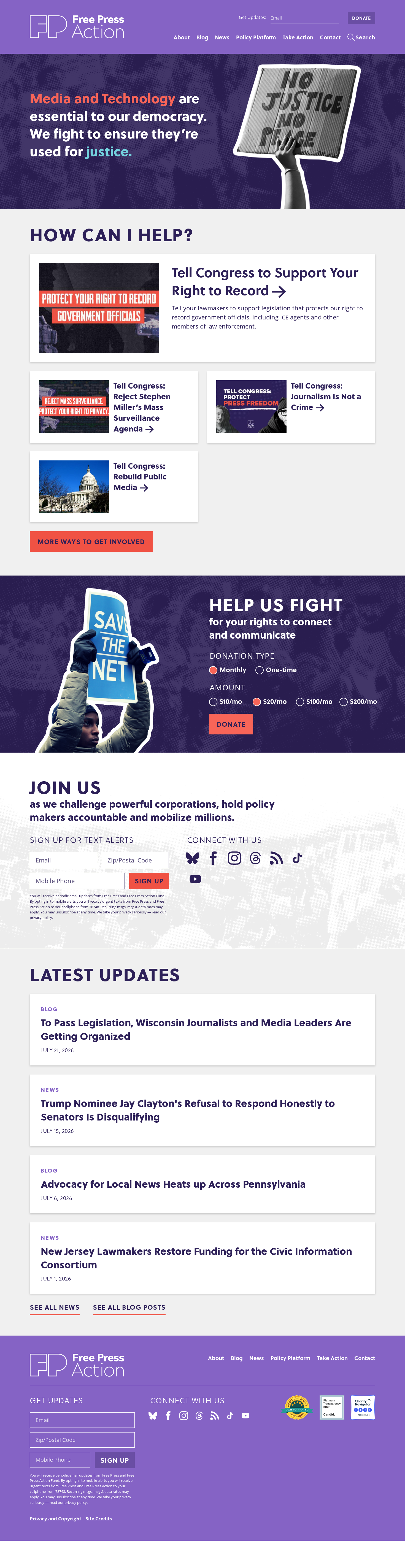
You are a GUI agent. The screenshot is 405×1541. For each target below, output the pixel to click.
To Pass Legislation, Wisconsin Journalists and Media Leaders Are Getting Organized (196, 1029)
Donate (361, 18)
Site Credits (99, 1518)
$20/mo (275, 700)
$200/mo (363, 700)
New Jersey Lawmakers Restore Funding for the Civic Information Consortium (196, 1258)
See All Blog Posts (129, 1307)
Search (365, 37)
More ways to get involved (91, 541)
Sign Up (149, 881)
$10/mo (231, 700)
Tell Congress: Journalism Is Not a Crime (326, 396)
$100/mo (319, 700)
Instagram (234, 858)
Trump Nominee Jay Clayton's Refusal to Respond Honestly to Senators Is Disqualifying (188, 1110)
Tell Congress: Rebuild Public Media (140, 476)
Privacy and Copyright (55, 1518)
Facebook (213, 858)
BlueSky (192, 858)
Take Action (298, 37)
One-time (281, 669)
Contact (330, 37)
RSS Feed (276, 858)
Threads (255, 858)
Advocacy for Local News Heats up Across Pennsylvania (173, 1183)
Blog (202, 37)
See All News (55, 1307)
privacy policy (41, 917)
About (182, 37)
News (222, 37)
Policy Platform (256, 37)
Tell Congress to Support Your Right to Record (265, 280)
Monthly (233, 669)
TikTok (297, 858)
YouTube (195, 879)
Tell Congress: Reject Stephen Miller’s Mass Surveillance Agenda (142, 407)
